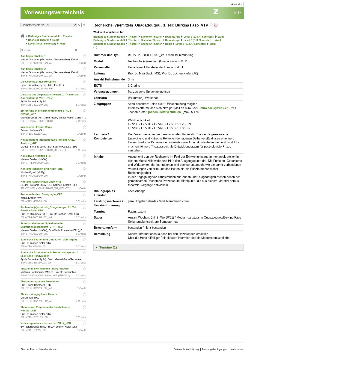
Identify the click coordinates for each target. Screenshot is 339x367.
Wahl (62, 43)
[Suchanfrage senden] (76, 50)
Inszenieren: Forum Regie (37, 127)
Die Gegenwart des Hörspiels (38, 81)
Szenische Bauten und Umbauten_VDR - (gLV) (49, 239)
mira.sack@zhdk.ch (214, 108)
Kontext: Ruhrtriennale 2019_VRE (41, 181)
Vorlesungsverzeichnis (54, 12)
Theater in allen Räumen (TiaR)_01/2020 (45, 268)
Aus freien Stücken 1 (33, 56)
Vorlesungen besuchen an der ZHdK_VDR (46, 323)
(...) (95, 47)
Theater (67, 36)
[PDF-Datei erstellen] (215, 25)
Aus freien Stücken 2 (33, 69)
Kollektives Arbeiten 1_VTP (37, 155)
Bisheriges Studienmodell (43, 36)
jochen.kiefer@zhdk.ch (164, 112)
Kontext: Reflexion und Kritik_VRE (42, 168)
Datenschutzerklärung (186, 349)
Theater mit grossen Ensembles (40, 281)
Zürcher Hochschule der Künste (38, 349)
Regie (55, 39)
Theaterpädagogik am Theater (39, 294)
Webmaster (237, 349)
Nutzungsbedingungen (214, 349)
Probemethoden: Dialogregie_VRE (42, 194)
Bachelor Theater (38, 39)
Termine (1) (108, 247)
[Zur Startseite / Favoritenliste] (23, 36)
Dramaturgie (172, 36)
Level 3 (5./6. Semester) (42, 43)
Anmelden (236, 4)
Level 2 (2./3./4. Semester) (199, 36)
